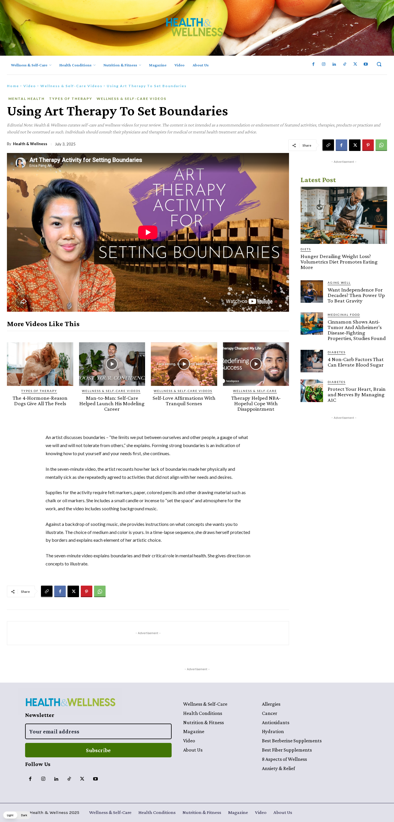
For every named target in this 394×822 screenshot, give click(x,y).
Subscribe (98, 750)
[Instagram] (323, 64)
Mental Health (26, 98)
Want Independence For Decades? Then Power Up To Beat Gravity (356, 295)
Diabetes (337, 352)
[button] (379, 64)
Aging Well (339, 282)
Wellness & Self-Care (255, 391)
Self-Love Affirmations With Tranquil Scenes (184, 400)
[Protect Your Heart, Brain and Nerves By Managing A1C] (312, 391)
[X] (355, 64)
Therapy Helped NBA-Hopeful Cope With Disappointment (256, 403)
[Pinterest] (368, 145)
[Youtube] (366, 64)
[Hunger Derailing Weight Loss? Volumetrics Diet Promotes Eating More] (344, 215)
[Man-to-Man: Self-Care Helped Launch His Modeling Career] (112, 364)
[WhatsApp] (381, 145)
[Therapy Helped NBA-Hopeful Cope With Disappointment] (256, 364)
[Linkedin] (334, 64)
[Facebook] (313, 64)
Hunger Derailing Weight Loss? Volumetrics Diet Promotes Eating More (339, 261)
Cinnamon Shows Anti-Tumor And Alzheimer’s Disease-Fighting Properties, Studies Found (357, 330)
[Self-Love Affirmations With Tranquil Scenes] (184, 364)
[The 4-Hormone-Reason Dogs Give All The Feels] (40, 364)
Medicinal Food (344, 314)
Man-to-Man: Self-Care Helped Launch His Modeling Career (112, 403)
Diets (306, 249)
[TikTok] (344, 64)
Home (13, 86)
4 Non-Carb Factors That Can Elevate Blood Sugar (356, 362)
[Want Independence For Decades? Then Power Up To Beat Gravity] (312, 291)
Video (29, 86)
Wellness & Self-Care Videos (71, 86)
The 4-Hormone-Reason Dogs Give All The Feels (40, 400)
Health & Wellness (30, 144)
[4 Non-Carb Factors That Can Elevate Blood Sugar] (312, 361)
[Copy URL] (328, 145)
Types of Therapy (70, 98)
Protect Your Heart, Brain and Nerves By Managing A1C (357, 394)
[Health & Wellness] (194, 27)
